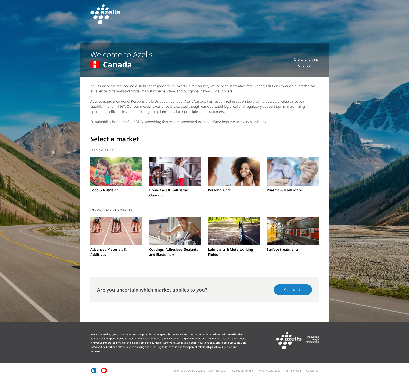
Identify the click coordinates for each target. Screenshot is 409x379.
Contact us (292, 289)
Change (304, 65)
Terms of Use (293, 370)
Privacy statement (269, 370)
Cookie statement (242, 370)
